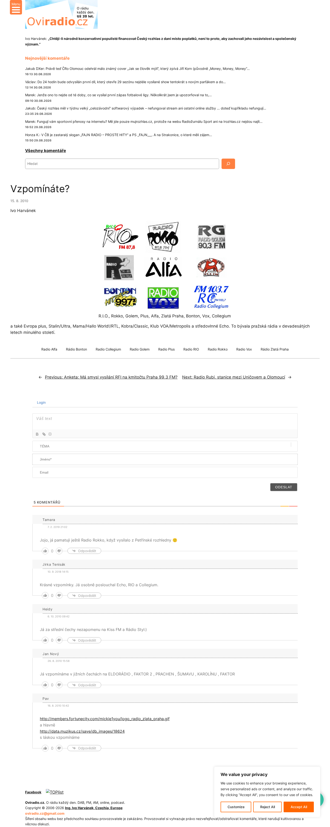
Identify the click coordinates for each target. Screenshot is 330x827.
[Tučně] (37, 434)
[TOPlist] (55, 792)
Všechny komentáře (45, 150)
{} (50, 434)
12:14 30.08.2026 (38, 87)
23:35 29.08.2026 (38, 114)
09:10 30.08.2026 (38, 100)
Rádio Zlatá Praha (275, 349)
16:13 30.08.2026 (38, 74)
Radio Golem (140, 349)
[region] (267, 792)
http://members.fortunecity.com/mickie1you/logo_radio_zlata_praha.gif (105, 718)
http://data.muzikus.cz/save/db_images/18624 (82, 731)
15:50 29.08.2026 (38, 140)
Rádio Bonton (76, 349)
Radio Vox (244, 349)
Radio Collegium (108, 349)
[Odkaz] (44, 434)
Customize (236, 807)
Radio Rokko (218, 349)
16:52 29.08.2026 (38, 127)
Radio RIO (191, 349)
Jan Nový (51, 654)
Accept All (299, 807)
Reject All (267, 807)
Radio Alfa (49, 349)
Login (41, 402)
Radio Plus (166, 349)
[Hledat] (228, 164)
